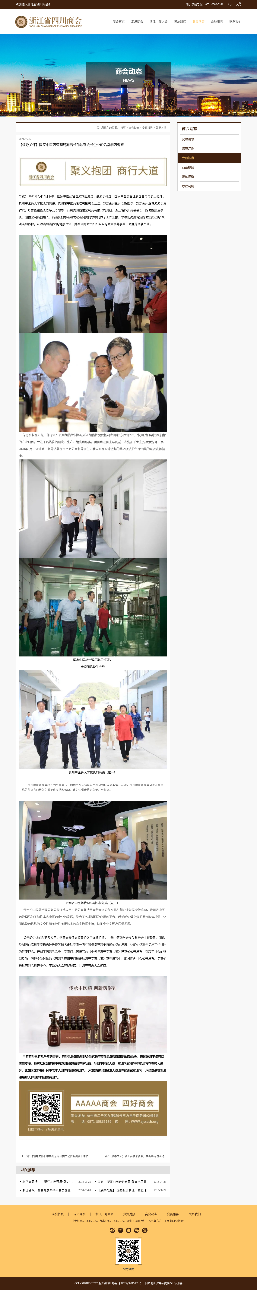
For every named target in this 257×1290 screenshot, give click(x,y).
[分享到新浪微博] (112, 1230)
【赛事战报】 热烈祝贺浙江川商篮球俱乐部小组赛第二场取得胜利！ (143, 1190)
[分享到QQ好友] (128, 1230)
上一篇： (78, 1156)
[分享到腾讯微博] (120, 1230)
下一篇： (132, 1156)
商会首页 (119, 21)
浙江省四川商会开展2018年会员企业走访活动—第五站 (58, 1190)
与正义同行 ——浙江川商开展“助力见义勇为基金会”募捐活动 (63, 1181)
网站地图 (150, 1283)
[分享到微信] (136, 1230)
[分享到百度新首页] (145, 1230)
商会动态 (134, 127)
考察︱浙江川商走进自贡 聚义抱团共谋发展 (127, 1181)
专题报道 (147, 127)
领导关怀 (161, 127)
